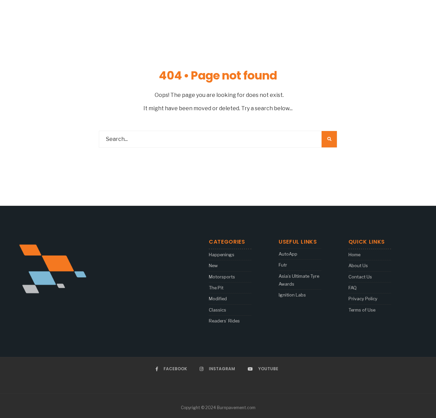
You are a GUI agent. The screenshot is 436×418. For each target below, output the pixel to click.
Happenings (221, 254)
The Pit (216, 287)
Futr (283, 265)
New (213, 265)
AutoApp (288, 254)
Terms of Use (361, 310)
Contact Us (360, 276)
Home (354, 254)
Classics (217, 310)
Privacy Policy (362, 298)
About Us (358, 265)
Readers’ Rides (224, 320)
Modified (218, 298)
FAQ (352, 287)
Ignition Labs (292, 295)
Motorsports (222, 276)
